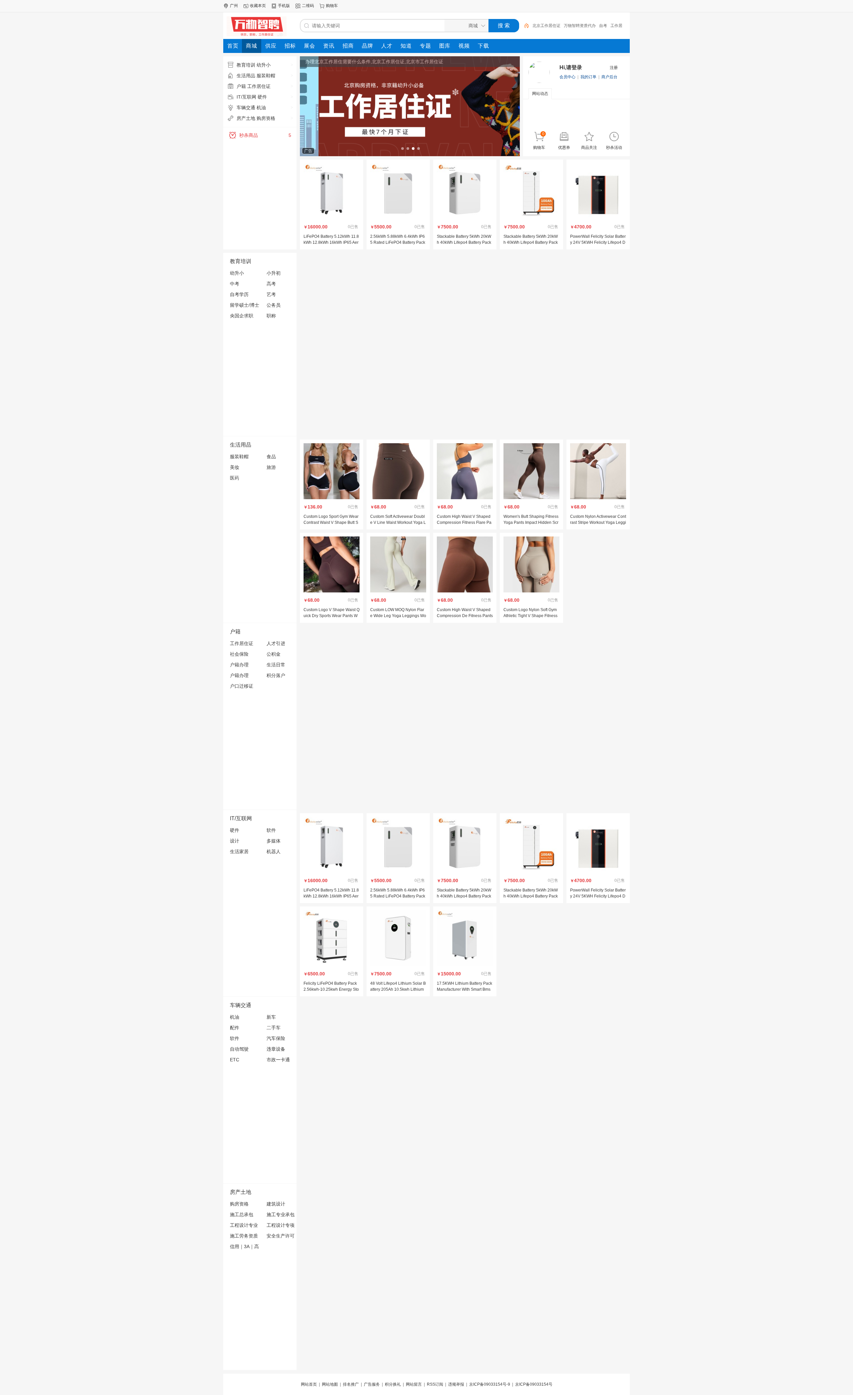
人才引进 (276, 643)
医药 (234, 478)
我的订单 (588, 77)
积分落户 (276, 675)
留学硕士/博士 (244, 305)
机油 (234, 1017)
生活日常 (276, 664)
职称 (271, 315)
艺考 (271, 294)
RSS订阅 (435, 1384)
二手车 (274, 1027)
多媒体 (274, 841)
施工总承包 (241, 1214)
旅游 (271, 467)
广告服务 (372, 1384)
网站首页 (309, 1384)
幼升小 (237, 273)
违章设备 (276, 1049)
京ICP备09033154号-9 (489, 1384)
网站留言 (414, 1384)
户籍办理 (239, 664)
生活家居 (239, 851)
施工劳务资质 (244, 1235)
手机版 (284, 5)
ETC (234, 1059)
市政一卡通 (278, 1059)
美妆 (234, 467)
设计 (234, 841)
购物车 (332, 5)
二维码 (308, 5)
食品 (271, 456)
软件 (271, 830)
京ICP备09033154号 (533, 1384)
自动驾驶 (239, 1049)
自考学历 (239, 294)
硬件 (234, 830)
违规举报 (456, 1384)
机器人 (274, 851)
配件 (234, 1027)
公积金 (274, 654)
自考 (603, 25)
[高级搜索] (524, 25)
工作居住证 (241, 643)
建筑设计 (276, 1204)
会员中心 (567, 77)
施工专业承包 (281, 1214)
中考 (234, 283)
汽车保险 (276, 1038)
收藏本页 (258, 5)
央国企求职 (241, 315)
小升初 (274, 273)
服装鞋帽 (239, 456)
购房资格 (239, 1204)
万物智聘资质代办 (580, 25)
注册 (614, 67)
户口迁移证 (241, 686)
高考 (271, 283)
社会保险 (239, 654)
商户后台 (609, 77)
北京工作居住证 (546, 25)
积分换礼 (393, 1384)
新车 (271, 1017)
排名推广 (351, 1384)
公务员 (274, 305)
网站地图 (330, 1384)
